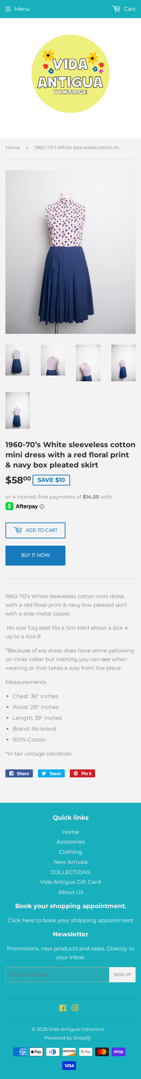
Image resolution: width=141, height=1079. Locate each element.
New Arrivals (70, 861)
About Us (70, 892)
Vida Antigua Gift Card (70, 881)
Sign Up (122, 974)
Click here (21, 920)
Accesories (70, 841)
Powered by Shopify (67, 1038)
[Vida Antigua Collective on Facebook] (63, 1008)
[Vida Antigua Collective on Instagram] (75, 1008)
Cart (129, 8)
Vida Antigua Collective (76, 1029)
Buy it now (35, 555)
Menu (22, 8)
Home (12, 147)
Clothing (70, 851)
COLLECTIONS (70, 872)
